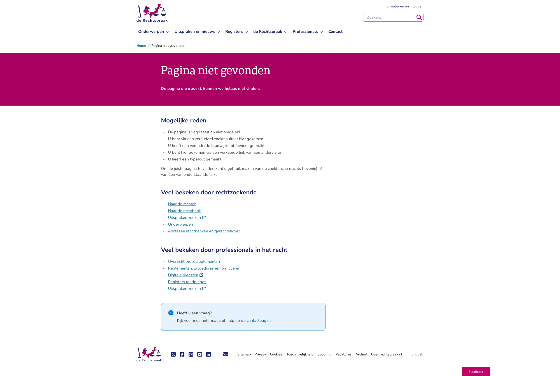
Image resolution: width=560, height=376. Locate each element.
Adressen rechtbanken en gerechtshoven (204, 231)
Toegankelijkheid (299, 354)
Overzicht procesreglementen (194, 261)
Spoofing (324, 354)
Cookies (276, 354)
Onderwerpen (180, 224)
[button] (476, 371)
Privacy (260, 354)
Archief (361, 354)
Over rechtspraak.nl (386, 354)
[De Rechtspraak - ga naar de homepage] (152, 12)
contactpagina (259, 320)
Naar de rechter (182, 204)
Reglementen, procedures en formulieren (204, 268)
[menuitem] (153, 31)
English (417, 354)
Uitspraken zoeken (187, 217)
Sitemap (244, 354)
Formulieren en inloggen (404, 6)
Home (141, 45)
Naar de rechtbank (184, 210)
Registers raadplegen (187, 281)
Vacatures (343, 354)
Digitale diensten (185, 275)
